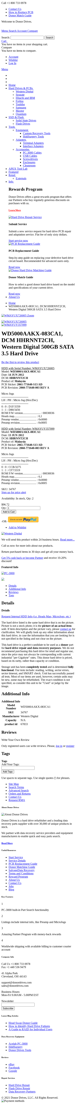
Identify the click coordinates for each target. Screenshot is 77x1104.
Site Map (14, 784)
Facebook (14, 1067)
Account (13, 56)
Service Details (17, 860)
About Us (14, 879)
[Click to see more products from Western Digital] (11, 533)
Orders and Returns (20, 793)
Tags (11, 595)
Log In (12, 63)
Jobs (11, 886)
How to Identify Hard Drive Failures (29, 1026)
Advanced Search (19, 790)
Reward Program (18, 876)
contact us (65, 628)
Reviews (13, 592)
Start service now (18, 240)
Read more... (67, 539)
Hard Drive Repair (19, 1085)
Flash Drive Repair (19, 1088)
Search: (5, 37)
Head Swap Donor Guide (23, 1022)
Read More (7, 843)
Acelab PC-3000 (18, 1043)
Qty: (3, 507)
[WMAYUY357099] (14, 324)
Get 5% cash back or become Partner (22, 557)
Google (13, 1070)
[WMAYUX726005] (14, 321)
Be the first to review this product (20, 362)
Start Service (16, 857)
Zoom (30, 315)
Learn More (15, 210)
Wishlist (13, 60)
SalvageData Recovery (22, 870)
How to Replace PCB (21, 12)
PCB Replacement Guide (23, 863)
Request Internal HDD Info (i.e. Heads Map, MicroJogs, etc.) (36, 616)
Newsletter (7, 1001)
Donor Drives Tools (20, 1050)
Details (12, 585)
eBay (12, 1064)
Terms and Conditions (21, 873)
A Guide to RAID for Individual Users (30, 1029)
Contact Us (15, 9)
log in (59, 745)
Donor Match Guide (20, 15)
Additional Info (17, 588)
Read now (14, 267)
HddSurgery (16, 1046)
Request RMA (17, 800)
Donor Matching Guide (22, 867)
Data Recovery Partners (22, 1091)
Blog (11, 889)
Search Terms (16, 787)
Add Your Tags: (10, 764)
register (70, 745)
